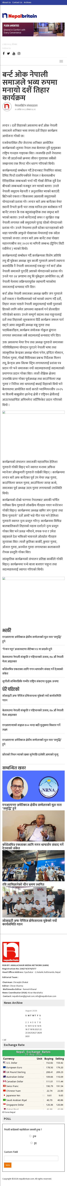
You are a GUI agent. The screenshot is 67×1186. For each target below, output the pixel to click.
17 (29, 1029)
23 (26, 1033)
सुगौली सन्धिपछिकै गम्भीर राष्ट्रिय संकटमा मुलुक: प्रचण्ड (30, 681)
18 (31, 1029)
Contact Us (17, 2)
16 (26, 1029)
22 (40, 1029)
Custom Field (11, 1152)
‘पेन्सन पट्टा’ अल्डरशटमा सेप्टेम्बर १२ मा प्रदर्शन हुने (27, 649)
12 (33, 1026)
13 (35, 1026)
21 (38, 1029)
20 (36, 1029)
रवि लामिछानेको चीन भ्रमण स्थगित (23, 884)
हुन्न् (35, 1143)
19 (33, 1029)
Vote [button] (8, 1165)
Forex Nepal (10, 1112)
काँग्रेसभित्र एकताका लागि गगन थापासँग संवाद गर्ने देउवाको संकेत (32, 671)
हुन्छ (34, 1136)
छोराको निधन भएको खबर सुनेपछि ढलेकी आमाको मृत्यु (30, 754)
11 (31, 1026)
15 (40, 1026)
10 (29, 1026)
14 (38, 1026)
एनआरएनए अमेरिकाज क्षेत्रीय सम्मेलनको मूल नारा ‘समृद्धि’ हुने (31, 639)
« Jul (4, 1040)
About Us (6, 2)
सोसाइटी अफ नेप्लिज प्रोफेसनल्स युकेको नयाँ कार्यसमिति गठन (31, 698)
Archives (27, 2)
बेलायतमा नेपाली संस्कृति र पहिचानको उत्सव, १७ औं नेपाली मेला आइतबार (32, 659)
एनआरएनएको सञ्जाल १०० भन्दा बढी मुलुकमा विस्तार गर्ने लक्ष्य (31, 727)
